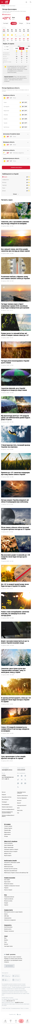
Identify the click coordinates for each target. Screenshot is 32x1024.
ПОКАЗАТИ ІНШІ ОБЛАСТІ (16, 167)
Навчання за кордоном (10, 920)
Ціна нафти (7, 879)
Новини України (8, 828)
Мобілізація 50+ (8, 864)
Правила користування (7, 806)
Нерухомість (8, 925)
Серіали (6, 905)
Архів (18, 807)
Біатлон (6, 944)
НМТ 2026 (6, 916)
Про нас (4, 792)
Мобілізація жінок (8, 866)
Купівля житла (7, 929)
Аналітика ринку (8, 927)
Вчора (21, 23)
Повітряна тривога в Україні (11, 849)
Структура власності (21, 805)
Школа (6, 914)
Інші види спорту (8, 946)
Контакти (19, 800)
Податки (6, 887)
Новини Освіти (8, 910)
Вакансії (19, 803)
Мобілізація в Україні (10, 860)
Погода (6, 836)
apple (16, 976)
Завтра (14, 23)
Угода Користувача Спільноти (21, 793)
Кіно (5, 895)
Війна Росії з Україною (10, 841)
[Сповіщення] (26, 2)
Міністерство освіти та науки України (13, 912)
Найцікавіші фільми (9, 896)
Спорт (6, 936)
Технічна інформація (22, 798)
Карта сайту (19, 810)
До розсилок (9, 966)
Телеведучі (4, 802)
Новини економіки (9, 877)
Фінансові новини (8, 883)
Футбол (6, 940)
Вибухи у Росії (7, 853)
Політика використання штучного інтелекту (7, 812)
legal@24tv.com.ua (19, 1002)
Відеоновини (7, 832)
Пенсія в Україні (8, 890)
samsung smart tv (16, 980)
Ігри (18, 812)
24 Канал (3, 5)
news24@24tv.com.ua (7, 770)
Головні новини (8, 826)
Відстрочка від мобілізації (10, 870)
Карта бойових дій (8, 845)
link (18, 775)
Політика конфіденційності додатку (8, 816)
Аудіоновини (7, 834)
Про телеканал (5, 799)
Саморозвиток (7, 918)
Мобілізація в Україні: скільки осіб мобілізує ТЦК (16, 872)
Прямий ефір (7, 830)
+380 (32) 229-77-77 (10, 1000)
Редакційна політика (6, 797)
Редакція (4, 794)
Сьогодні (5, 23)
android (6, 976)
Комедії (6, 903)
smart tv (6, 980)
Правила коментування (22, 795)
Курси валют (7, 881)
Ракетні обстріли (8, 843)
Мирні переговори (8, 847)
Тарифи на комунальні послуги (12, 885)
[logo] (6, 2)
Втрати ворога (7, 855)
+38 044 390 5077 (21, 770)
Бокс (5, 938)
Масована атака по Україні (10, 851)
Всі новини (7, 824)
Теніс (5, 942)
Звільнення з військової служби (12, 862)
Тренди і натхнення (9, 931)
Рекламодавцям (5, 804)
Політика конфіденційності (8, 809)
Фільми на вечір (8, 901)
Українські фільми (8, 898)
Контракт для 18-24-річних (10, 868)
